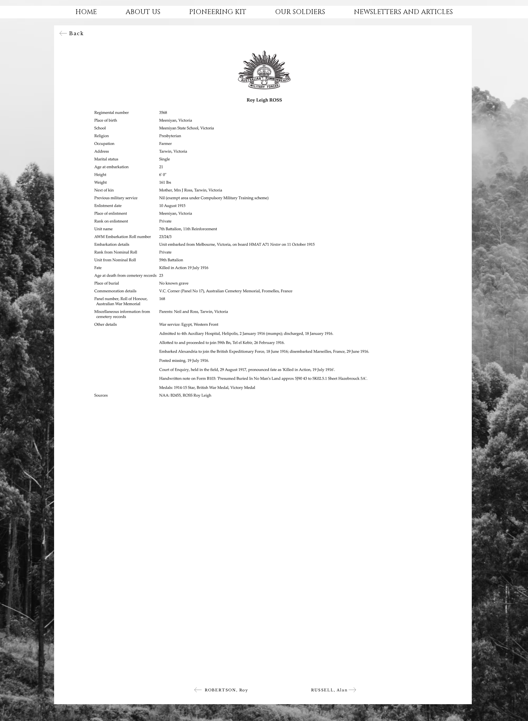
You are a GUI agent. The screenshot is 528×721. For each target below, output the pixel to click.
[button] (143, 12)
